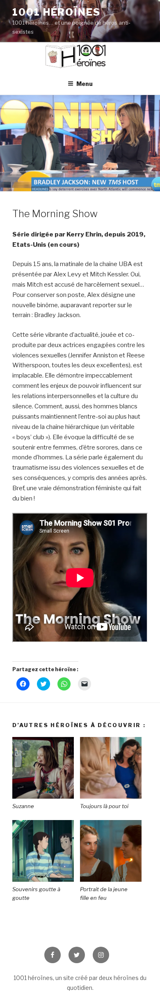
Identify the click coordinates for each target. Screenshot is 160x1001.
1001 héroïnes (56, 12)
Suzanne (23, 806)
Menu (84, 83)
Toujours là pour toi (104, 806)
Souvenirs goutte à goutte (36, 893)
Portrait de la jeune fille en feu (104, 893)
